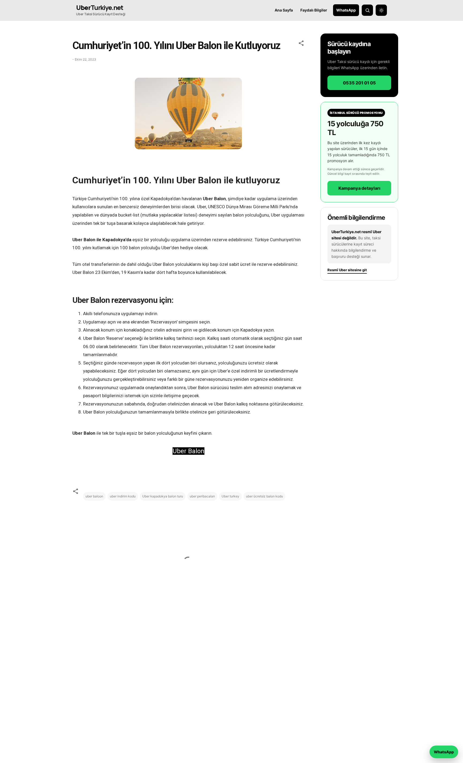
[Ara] (367, 10)
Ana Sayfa (284, 10)
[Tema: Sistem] (381, 10)
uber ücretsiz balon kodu (264, 496)
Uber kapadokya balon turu (162, 496)
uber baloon (94, 496)
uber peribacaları (202, 496)
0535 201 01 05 (359, 82)
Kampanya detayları (359, 188)
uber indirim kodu (123, 496)
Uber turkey (230, 496)
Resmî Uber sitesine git (347, 270)
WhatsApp (346, 10)
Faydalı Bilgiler (313, 10)
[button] (301, 44)
